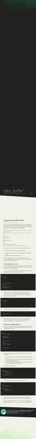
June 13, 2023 (25, 245)
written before (7, 224)
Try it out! (21, 413)
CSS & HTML (6, 221)
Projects (24, 194)
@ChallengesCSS (22, 402)
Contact (31, 194)
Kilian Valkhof (13, 191)
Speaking (17, 194)
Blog (4, 194)
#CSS (15, 244)
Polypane (18, 410)
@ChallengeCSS (13, 226)
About (10, 194)
